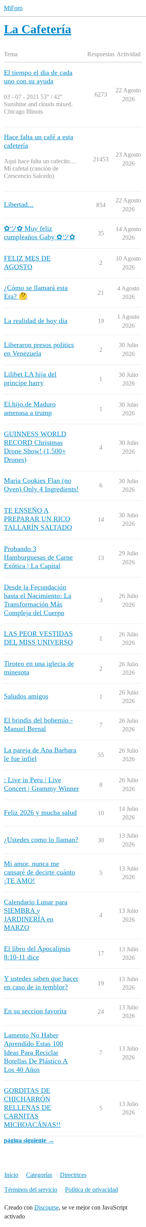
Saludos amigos (26, 696)
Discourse (46, 1207)
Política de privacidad (91, 1189)
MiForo (13, 8)
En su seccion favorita (35, 1011)
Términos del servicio (30, 1189)
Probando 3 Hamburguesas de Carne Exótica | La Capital (38, 557)
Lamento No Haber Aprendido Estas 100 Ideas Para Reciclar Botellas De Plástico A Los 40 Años (36, 1052)
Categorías (39, 1175)
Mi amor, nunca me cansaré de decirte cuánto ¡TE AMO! (39, 872)
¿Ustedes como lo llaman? (41, 839)
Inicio (11, 1175)
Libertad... (18, 204)
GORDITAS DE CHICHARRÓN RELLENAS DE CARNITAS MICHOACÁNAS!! (32, 1107)
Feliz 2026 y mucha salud (40, 812)
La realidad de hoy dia (35, 321)
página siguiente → (29, 1140)
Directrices (73, 1175)
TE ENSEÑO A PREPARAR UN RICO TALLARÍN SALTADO (38, 518)
